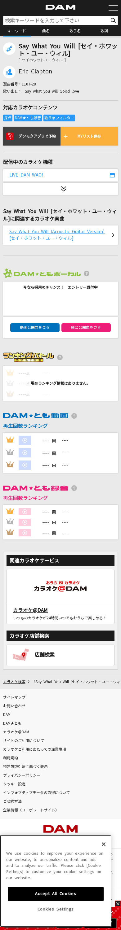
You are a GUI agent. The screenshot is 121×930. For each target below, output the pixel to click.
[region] (55, 881)
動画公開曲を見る (35, 328)
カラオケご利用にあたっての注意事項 (34, 749)
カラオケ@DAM (30, 610)
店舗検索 (45, 654)
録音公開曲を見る (86, 328)
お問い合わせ (14, 706)
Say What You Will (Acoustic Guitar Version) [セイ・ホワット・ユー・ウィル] (57, 234)
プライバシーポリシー (21, 775)
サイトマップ (14, 697)
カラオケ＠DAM (16, 732)
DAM (7, 715)
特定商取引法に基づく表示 (25, 767)
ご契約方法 (12, 801)
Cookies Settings (56, 909)
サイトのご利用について (23, 741)
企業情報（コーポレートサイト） (31, 810)
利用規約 (10, 758)
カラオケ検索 (14, 682)
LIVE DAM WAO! (26, 175)
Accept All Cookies (55, 894)
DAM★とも (12, 723)
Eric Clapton (35, 71)
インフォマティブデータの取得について (36, 793)
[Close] (103, 844)
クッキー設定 (14, 784)
